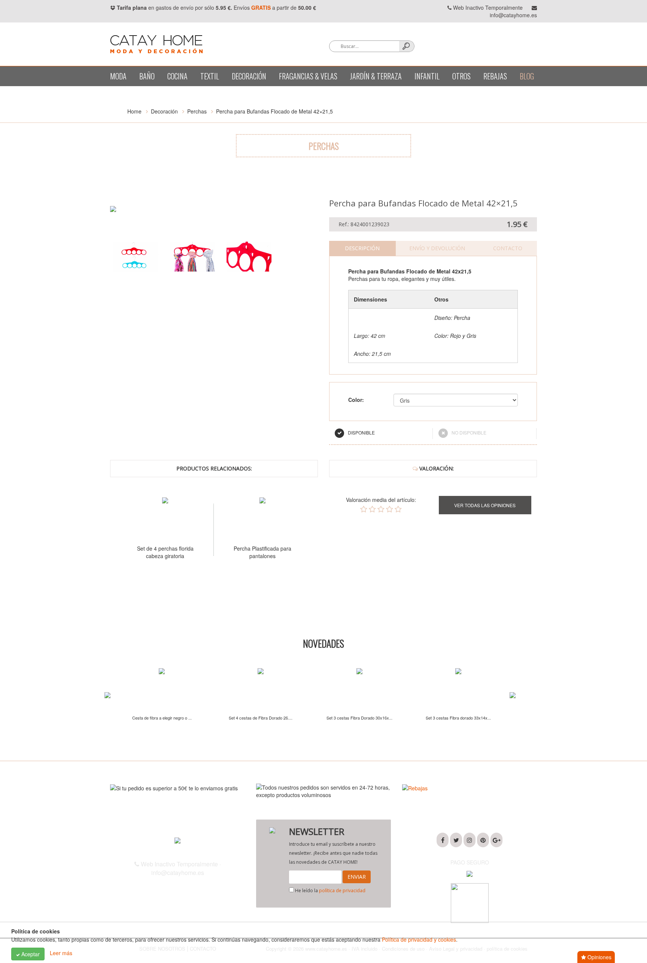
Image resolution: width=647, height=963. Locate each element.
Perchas (197, 111)
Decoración (249, 76)
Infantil (427, 76)
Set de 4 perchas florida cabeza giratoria (165, 552)
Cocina (177, 76)
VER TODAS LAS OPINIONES (485, 505)
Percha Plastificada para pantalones (262, 552)
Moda (118, 76)
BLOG (527, 76)
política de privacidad (342, 890)
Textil (209, 76)
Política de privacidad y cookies (419, 939)
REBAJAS (495, 76)
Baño (147, 76)
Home (134, 111)
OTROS (461, 76)
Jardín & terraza (376, 76)
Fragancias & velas (308, 76)
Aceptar (30, 954)
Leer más (61, 953)
